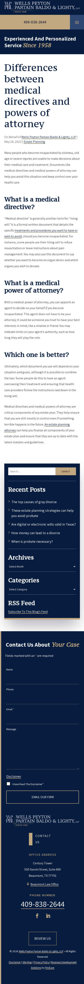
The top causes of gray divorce (34, 502)
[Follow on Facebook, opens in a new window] (37, 916)
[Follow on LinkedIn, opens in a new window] (48, 916)
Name (9, 669)
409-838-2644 (35, 22)
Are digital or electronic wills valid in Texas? (43, 524)
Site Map (27, 962)
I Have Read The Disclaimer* (28, 784)
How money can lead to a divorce (35, 533)
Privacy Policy (41, 962)
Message (11, 729)
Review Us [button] (42, 938)
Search (66, 471)
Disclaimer (13, 776)
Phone (9, 689)
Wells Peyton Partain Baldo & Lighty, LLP (48, 137)
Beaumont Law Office (44, 884)
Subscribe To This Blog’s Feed (28, 612)
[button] (77, 22)
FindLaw (49, 967)
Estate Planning (34, 142)
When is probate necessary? (32, 541)
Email (10, 709)
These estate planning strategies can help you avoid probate (42, 513)
